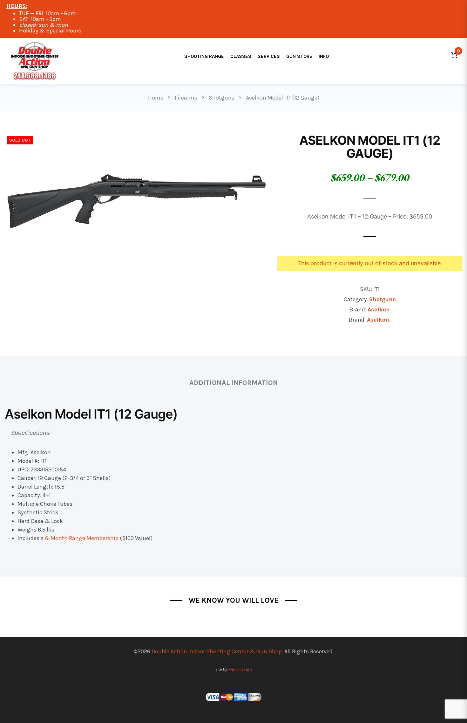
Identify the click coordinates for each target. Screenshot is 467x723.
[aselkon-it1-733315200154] (136, 194)
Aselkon (379, 309)
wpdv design (240, 669)
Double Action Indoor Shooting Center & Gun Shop (217, 651)
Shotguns (382, 299)
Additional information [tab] (233, 382)
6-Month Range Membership (81, 538)
